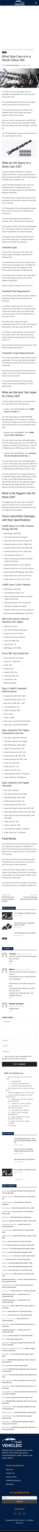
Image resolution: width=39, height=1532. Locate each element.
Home (4, 49)
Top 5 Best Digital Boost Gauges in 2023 (22, 1248)
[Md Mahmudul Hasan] (3, 65)
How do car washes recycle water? (24, 1256)
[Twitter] (19, 1513)
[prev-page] (3, 942)
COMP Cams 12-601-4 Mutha (21, 1103)
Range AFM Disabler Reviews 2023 (25, 1412)
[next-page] (6, 942)
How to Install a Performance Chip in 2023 (19, 1397)
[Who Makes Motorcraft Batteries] (7, 1162)
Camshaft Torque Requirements (21, 1086)
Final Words (12, 1125)
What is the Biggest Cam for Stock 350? (21, 1092)
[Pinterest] (24, 1513)
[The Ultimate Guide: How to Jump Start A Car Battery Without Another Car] (7, 1141)
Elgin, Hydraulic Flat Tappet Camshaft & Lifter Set (19, 1118)
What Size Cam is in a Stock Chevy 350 (19, 1241)
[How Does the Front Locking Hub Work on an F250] (7, 926)
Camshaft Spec (16, 1081)
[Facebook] (15, 1513)
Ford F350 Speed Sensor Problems (25, 933)
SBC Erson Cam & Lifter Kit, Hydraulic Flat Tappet (19, 1107)
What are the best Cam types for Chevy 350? (20, 1089)
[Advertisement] (19, 26)
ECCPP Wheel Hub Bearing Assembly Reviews (8, 899)
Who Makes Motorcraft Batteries (24, 1159)
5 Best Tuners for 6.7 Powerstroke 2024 (18, 1259)
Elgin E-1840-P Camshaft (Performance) (18, 1113)
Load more (19, 1179)
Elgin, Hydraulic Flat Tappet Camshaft (18, 1122)
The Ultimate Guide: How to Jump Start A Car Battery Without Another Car (25, 1140)
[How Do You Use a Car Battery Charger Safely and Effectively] (7, 1152)
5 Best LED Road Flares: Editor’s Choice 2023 (22, 1221)
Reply (10, 963)
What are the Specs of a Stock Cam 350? (18, 1078)
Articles (9, 49)
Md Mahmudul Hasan (12, 65)
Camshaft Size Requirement (20, 1083)
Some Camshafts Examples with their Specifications (19, 1096)
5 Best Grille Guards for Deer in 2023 (23, 1208)
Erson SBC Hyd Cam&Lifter (21, 1110)
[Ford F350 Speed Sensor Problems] (7, 935)
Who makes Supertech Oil (15, 1339)
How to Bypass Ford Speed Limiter (25, 913)
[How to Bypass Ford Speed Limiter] (7, 916)
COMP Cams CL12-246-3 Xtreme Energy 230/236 (20, 1100)
